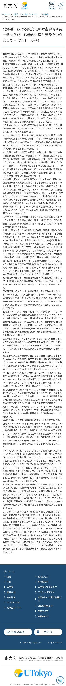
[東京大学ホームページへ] (24, 7)
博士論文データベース (30, 14)
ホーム (11, 571)
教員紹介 (11, 597)
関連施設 (11, 592)
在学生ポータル (14, 607)
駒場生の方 (43, 581)
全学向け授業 (13, 602)
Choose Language (51, 7)
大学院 (15, 14)
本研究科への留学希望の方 (49, 599)
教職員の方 (43, 616)
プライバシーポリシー (32, 642)
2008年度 (45, 14)
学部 (9, 581)
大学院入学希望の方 (47, 586)
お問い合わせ (17, 632)
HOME (7, 14)
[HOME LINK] (10, 6)
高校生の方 (43, 576)
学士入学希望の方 (46, 592)
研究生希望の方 (45, 605)
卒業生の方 (43, 610)
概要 (9, 576)
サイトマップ (56, 642)
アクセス (48, 632)
